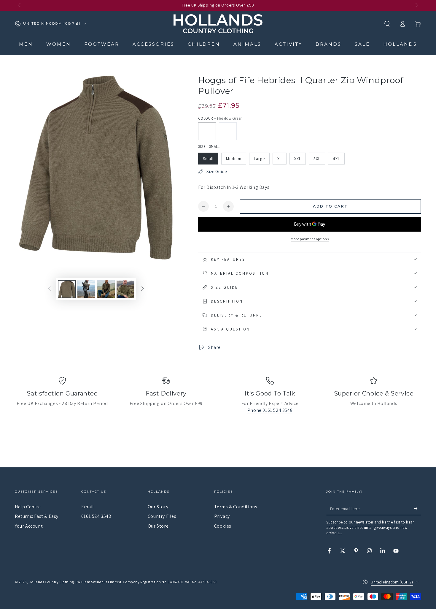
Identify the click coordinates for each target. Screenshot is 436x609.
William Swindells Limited (99, 582)
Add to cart (330, 206)
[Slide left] (20, 5)
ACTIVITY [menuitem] (288, 44)
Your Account (29, 526)
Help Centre (28, 507)
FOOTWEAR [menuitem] (101, 44)
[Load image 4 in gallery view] (125, 289)
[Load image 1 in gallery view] (67, 289)
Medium (233, 158)
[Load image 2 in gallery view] (86, 289)
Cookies (222, 526)
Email (87, 507)
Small (208, 158)
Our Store (158, 526)
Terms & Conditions (235, 507)
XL (279, 158)
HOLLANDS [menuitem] (400, 44)
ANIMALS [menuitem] (247, 44)
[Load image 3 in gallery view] (106, 289)
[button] (387, 23)
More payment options (310, 239)
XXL (297, 158)
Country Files (162, 516)
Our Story (158, 507)
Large (259, 158)
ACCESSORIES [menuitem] (153, 44)
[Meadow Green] (207, 131)
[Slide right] (416, 5)
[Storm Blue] (228, 131)
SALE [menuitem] (362, 44)
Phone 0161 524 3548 (269, 410)
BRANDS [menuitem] (328, 44)
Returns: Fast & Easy (36, 516)
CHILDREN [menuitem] (204, 44)
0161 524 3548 (96, 516)
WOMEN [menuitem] (58, 44)
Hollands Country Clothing (51, 582)
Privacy (222, 516)
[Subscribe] (417, 508)
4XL (336, 158)
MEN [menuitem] (26, 44)
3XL (317, 158)
